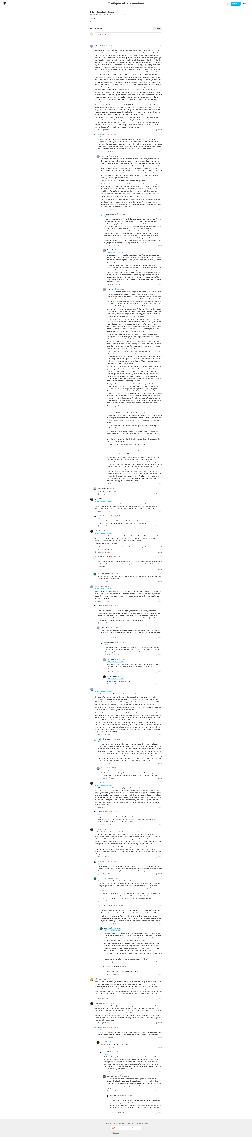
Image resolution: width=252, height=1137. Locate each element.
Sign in (245, 4)
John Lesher (98, 783)
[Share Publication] (228, 4)
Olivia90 (97, 689)
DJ (95, 979)
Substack (116, 1133)
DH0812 (97, 531)
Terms (134, 1123)
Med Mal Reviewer (96, 14)
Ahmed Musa (111, 676)
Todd (96, 829)
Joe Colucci (98, 586)
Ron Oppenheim (103, 574)
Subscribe (235, 4)
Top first (158, 28)
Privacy (128, 1123)
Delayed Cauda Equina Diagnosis (102, 12)
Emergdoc (101, 878)
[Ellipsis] (160, 45)
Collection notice (142, 1123)
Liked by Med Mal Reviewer (104, 48)
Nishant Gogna (103, 488)
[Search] (223, 4)
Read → (92, 22)
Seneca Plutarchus (113, 1076)
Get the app (136, 1128)
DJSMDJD (97, 499)
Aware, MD (98, 45)
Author (100, 136)
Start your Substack (121, 1128)
